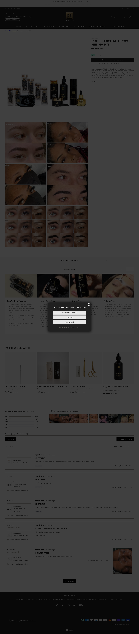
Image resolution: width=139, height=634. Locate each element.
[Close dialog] (89, 304)
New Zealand (69, 322)
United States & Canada (69, 312)
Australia (70, 317)
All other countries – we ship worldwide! (69, 327)
